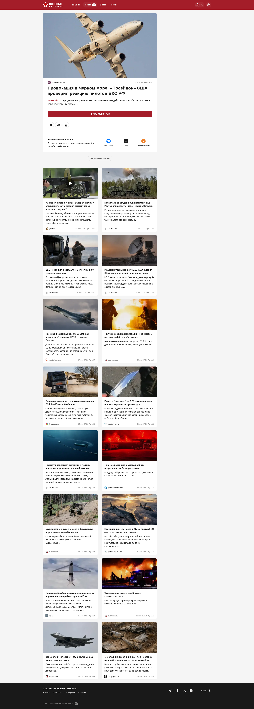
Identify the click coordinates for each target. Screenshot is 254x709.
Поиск (114, 5)
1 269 (151, 293)
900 (93, 360)
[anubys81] (46, 228)
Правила (82, 692)
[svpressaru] (105, 359)
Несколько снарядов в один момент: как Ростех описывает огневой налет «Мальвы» (128, 204)
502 (152, 616)
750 (93, 488)
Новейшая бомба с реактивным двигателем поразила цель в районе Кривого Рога (69, 594)
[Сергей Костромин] (105, 292)
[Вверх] (206, 690)
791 (93, 424)
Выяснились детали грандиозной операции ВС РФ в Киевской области (69, 402)
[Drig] (105, 423)
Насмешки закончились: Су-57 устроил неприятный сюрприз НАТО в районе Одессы (67, 337)
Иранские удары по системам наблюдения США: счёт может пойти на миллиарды (128, 271)
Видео (103, 5)
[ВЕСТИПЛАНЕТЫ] (46, 359)
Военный (53, 100)
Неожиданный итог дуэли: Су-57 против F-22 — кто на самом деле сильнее (129, 530)
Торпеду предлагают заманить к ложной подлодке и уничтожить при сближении (67, 466)
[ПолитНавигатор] (105, 487)
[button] (51, 125)
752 (152, 424)
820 (152, 360)
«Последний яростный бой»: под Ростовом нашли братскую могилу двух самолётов (128, 658)
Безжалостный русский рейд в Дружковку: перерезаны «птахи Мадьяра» (69, 530)
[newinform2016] (49, 82)
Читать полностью (100, 114)
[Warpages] (105, 676)
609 (152, 488)
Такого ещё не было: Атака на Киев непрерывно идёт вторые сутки (124, 466)
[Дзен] (191, 690)
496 (93, 676)
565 (93, 552)
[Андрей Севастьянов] (105, 228)
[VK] (184, 690)
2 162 (93, 293)
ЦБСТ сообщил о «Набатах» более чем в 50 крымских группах (69, 271)
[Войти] (208, 4)
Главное (76, 5)
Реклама (46, 692)
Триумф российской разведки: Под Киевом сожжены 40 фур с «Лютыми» (128, 335)
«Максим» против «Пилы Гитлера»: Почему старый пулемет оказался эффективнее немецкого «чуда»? (69, 205)
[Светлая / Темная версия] (199, 4)
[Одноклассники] (177, 690)
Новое (90, 5)
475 (152, 676)
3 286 (151, 229)
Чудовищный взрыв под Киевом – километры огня (123, 594)
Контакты (57, 692)
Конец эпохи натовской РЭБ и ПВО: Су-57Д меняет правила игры (69, 658)
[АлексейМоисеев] (46, 615)
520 (152, 552)
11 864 (92, 229)
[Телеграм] (170, 690)
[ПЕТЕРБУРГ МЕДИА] (105, 551)
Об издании (70, 692)
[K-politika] (46, 423)
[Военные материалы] (53, 4)
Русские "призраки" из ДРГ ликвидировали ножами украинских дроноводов (128, 402)
